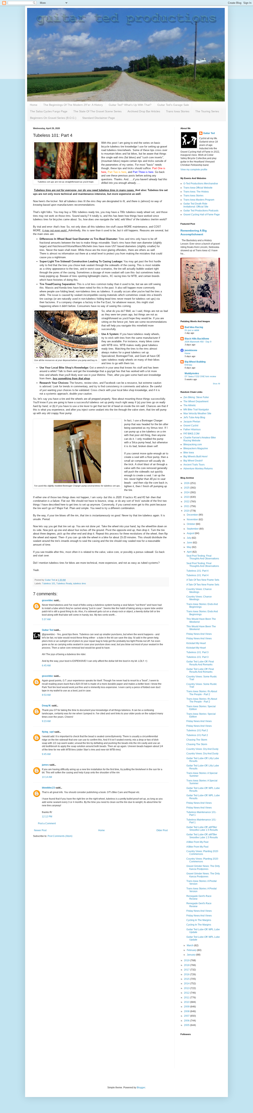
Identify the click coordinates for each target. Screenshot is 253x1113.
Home (33, 104)
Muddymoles (192, 373)
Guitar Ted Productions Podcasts (200, 210)
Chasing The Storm (196, 739)
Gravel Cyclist (190, 425)
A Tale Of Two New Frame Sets (202, 580)
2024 (187, 492)
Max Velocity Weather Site (197, 413)
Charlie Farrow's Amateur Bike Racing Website (199, 439)
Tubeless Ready (64, 583)
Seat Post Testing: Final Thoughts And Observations (202, 557)
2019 (187, 960)
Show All (216, 384)
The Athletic (189, 405)
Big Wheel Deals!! (193, 460)
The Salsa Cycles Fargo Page (48, 111)
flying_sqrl (48, 731)
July (189, 537)
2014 (187, 983)
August (191, 533)
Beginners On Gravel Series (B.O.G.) (53, 117)
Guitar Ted (47, 630)
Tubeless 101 (48, 583)
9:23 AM (46, 721)
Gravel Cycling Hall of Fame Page (201, 214)
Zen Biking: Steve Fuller (196, 397)
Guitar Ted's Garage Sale (173, 104)
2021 (187, 506)
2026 (187, 483)
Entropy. (189, 365)
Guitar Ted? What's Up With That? (130, 104)
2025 (187, 487)
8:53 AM (46, 695)
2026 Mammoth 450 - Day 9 (198, 341)
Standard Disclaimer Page (98, 117)
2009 (187, 1006)
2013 (187, 988)
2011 (187, 997)
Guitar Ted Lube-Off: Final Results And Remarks (200, 663)
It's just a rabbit (192, 330)
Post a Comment (47, 823)
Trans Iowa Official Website (197, 187)
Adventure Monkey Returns (198, 468)
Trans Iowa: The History (196, 191)
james (45, 764)
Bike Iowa (188, 452)
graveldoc (47, 600)
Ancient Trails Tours (194, 464)
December (193, 514)
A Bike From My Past (197, 842)
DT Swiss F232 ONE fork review (200, 376)
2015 (187, 979)
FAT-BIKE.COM (191, 433)
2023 (187, 497)
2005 (187, 1025)
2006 (187, 1020)
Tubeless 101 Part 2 (197, 730)
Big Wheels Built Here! (195, 456)
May (189, 547)
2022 (187, 501)
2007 (187, 1016)
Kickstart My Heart (196, 643)
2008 (187, 1011)
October (191, 524)
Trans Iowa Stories (177, 111)
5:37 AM (46, 619)
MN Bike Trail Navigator (196, 409)
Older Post (162, 830)
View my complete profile (193, 169)
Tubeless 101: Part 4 (197, 570)
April (189, 551)
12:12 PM (47, 816)
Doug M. (46, 705)
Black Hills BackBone (197, 338)
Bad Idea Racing (194, 327)
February (192, 950)
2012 (187, 992)
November (193, 519)
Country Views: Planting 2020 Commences (202, 852)
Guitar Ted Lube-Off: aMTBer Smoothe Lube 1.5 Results (202, 828)
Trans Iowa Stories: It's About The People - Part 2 (201, 693)
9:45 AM (46, 754)
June (190, 542)
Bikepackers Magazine (195, 448)
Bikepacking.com (192, 444)
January (191, 954)
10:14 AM (47, 777)
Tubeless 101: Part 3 (197, 652)
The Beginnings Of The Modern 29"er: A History (73, 104)
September (193, 528)
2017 (187, 969)
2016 (187, 974)
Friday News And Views (199, 634)
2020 (187, 510)
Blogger (141, 1087)
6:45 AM (46, 665)
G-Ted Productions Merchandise (200, 183)
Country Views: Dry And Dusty (202, 749)
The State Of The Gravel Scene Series (97, 111)
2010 (187, 1002)
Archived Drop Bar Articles (143, 111)
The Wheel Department (195, 401)
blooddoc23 (48, 787)
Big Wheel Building (195, 361)
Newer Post (40, 830)
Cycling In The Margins (198, 920)
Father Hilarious (192, 429)
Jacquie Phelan (191, 421)
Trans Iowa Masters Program (198, 199)
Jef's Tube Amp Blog (194, 417)
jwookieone (191, 350)
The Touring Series (207, 111)
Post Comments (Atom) (60, 836)
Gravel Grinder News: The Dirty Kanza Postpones (203, 867)
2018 (187, 965)
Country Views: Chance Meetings (199, 590)
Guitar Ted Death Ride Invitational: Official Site (195, 205)
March (190, 945)
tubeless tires (79, 583)
